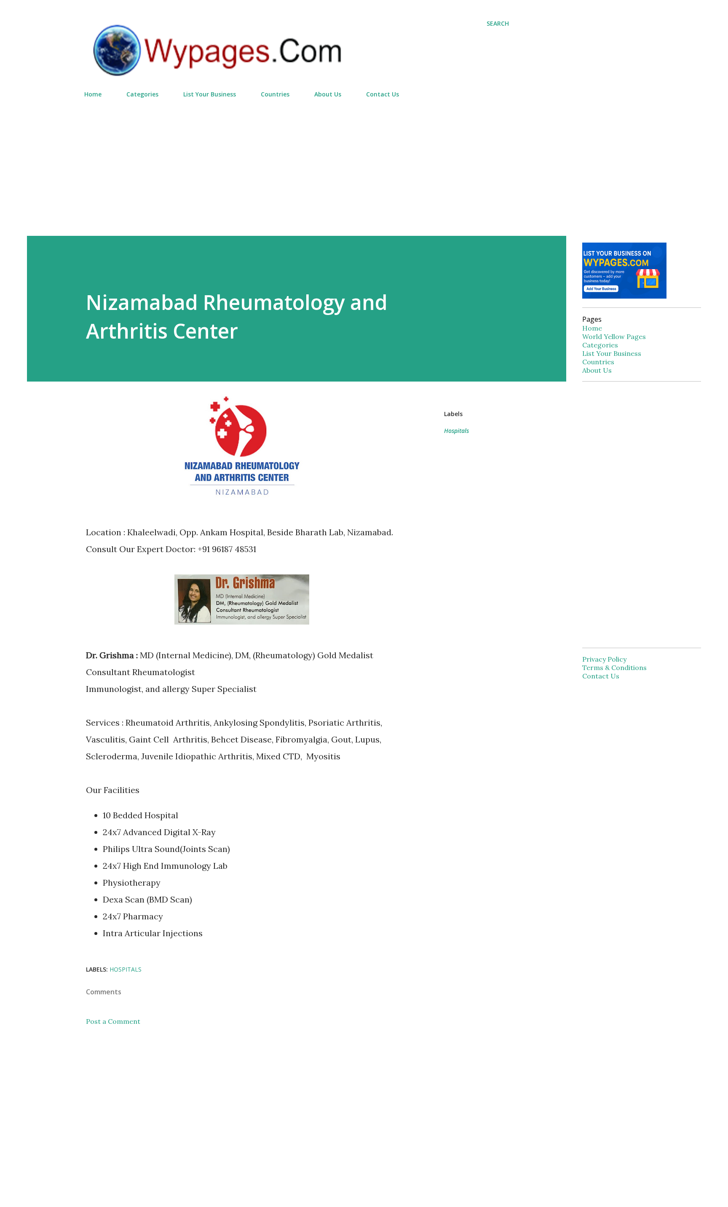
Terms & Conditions (614, 667)
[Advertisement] (296, 163)
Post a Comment (113, 1021)
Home (93, 94)
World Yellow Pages (614, 336)
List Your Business (209, 94)
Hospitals (456, 431)
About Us (327, 94)
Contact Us (382, 94)
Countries (275, 94)
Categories (142, 94)
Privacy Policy (604, 659)
